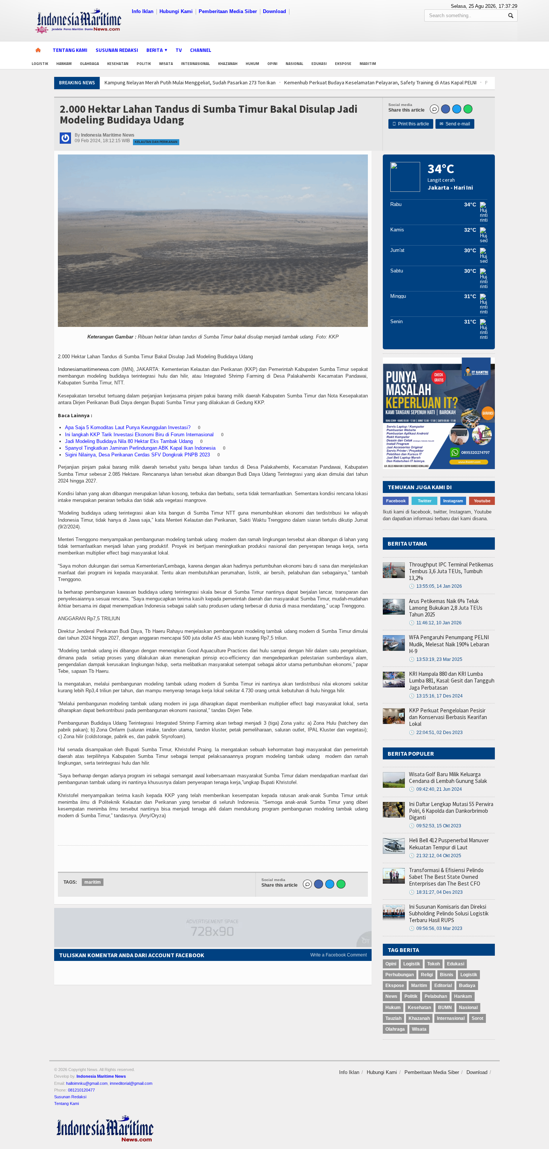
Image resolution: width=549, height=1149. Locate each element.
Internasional (195, 63)
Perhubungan (399, 974)
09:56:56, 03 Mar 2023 (435, 928)
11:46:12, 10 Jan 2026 (435, 622)
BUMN (445, 1007)
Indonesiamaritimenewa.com (89, 369)
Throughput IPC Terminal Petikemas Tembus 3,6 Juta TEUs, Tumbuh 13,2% (451, 571)
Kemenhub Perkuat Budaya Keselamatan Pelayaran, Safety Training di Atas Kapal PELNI (229, 82)
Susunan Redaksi (117, 50)
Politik (144, 63)
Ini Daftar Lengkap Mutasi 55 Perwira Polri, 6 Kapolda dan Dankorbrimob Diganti (451, 810)
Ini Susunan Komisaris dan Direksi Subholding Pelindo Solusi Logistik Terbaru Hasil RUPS (448, 913)
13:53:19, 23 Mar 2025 (435, 659)
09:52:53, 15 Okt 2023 (435, 825)
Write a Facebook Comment (338, 955)
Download (274, 11)
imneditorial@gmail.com (131, 1083)
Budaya (467, 985)
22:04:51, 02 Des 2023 (436, 732)
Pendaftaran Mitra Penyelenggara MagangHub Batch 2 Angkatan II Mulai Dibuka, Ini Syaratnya (435, 82)
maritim (92, 882)
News (391, 996)
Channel (200, 50)
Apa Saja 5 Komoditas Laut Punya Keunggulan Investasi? (127, 427)
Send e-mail (455, 124)
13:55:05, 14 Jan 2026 (435, 586)
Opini (272, 63)
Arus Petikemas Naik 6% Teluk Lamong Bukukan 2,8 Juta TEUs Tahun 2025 (446, 607)
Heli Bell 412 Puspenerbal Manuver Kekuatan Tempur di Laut (449, 843)
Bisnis (446, 974)
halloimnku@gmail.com (87, 1083)
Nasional (294, 63)
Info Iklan (142, 11)
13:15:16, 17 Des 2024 (436, 696)
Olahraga (89, 63)
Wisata (166, 63)
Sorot (477, 1018)
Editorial (443, 985)
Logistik (40, 63)
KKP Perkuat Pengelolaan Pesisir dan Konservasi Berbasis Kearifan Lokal (448, 717)
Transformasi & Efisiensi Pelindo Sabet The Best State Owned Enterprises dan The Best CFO (446, 877)
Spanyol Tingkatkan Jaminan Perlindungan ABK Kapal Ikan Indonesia (140, 448)
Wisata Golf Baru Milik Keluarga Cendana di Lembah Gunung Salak (448, 777)
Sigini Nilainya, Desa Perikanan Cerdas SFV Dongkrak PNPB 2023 (137, 455)
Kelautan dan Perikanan (156, 142)
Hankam (64, 63)
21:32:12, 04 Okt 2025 (435, 855)
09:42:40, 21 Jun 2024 (435, 789)
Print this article (411, 124)
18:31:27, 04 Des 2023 (436, 892)
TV (179, 50)
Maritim (368, 63)
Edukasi (319, 63)
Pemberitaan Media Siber (228, 11)
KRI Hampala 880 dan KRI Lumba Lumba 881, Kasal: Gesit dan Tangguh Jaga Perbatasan (451, 680)
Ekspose (343, 63)
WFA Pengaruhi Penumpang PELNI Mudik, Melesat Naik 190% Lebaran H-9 (449, 644)
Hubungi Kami (176, 11)
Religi (427, 974)
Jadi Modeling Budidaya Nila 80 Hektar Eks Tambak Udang (129, 441)
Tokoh (433, 964)
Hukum (252, 63)
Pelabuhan (436, 996)
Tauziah (393, 1018)
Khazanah (228, 63)
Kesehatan (117, 63)
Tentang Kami (70, 50)
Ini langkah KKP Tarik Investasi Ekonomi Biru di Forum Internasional (139, 434)
